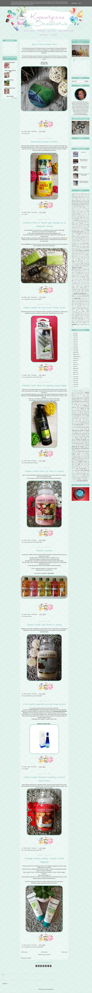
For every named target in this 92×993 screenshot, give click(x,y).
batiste (81, 275)
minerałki (80, 433)
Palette (84, 247)
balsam (78, 408)
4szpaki (79, 193)
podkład (73, 454)
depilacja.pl (78, 284)
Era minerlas (77, 215)
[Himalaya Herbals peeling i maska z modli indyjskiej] (45, 941)
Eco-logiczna (74, 214)
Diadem (81, 211)
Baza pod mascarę (85, 390)
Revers (88, 251)
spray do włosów (86, 459)
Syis (76, 259)
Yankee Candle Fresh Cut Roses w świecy (44, 471)
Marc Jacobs (74, 239)
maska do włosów (84, 430)
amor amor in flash (85, 270)
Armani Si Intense (85, 197)
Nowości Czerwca (44, 550)
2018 (74, 349)
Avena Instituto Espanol (84, 199)
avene (86, 272)
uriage (78, 321)
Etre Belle (76, 217)
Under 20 (73, 264)
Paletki (73, 401)
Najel (78, 244)
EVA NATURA (83, 213)
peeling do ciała (78, 447)
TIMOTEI (87, 259)
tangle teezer (77, 318)
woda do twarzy (84, 467)
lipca (74, 362)
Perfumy (77, 401)
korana (76, 300)
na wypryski (79, 436)
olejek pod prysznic (79, 443)
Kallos (75, 230)
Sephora (87, 254)
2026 (74, 333)
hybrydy (73, 420)
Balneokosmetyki (78, 201)
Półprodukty (76, 402)
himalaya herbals (28, 947)
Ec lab (88, 213)
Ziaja (76, 269)
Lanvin (88, 234)
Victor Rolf (87, 264)
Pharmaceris (77, 249)
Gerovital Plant (86, 220)
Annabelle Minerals (76, 196)
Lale (85, 234)
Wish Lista (52, 31)
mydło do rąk (80, 434)
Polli (88, 249)
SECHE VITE (74, 253)
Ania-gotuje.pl (10, 96)
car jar (78, 413)
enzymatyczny (80, 418)
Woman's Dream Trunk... (10, 88)
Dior (84, 211)
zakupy (81, 473)
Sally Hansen (79, 253)
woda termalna (77, 470)
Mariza (81, 239)
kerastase (85, 298)
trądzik (82, 464)
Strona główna (44, 952)
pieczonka (84, 312)
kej (83, 298)
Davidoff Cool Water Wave (43, 723)
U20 (88, 263)
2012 (74, 384)
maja (74, 366)
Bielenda (26, 462)
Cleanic (76, 208)
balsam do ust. (75, 410)
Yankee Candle (39, 377)
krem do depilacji (77, 423)
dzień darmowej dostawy (84, 417)
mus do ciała (74, 434)
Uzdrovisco (77, 264)
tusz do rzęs (86, 464)
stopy (73, 461)
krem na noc (79, 426)
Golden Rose (83, 221)
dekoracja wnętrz (81, 414)
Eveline (81, 217)
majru (88, 304)
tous (75, 321)
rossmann (80, 317)
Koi (84, 230)
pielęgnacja (87, 451)
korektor (73, 421)
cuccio (81, 283)
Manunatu (87, 237)
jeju (81, 298)
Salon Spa (84, 253)
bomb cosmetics (75, 279)
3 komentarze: (34, 848)
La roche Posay (86, 233)
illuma (76, 420)
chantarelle (76, 282)
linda (88, 301)
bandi (79, 273)
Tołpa (82, 263)
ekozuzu (77, 287)
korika (79, 300)
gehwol (73, 292)
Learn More (74, 3)
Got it (80, 3)
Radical (81, 251)
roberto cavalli (75, 317)
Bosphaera (76, 206)
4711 (77, 193)
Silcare (76, 256)
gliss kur (87, 292)
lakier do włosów (75, 428)
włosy (78, 473)
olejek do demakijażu (82, 440)
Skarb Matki (84, 256)
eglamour (74, 287)
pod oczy (82, 452)
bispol (81, 277)
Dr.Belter (73, 213)
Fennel (88, 218)
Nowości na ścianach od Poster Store (84, 174)
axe (76, 273)
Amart (79, 194)
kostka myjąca (82, 421)
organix (77, 310)
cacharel (84, 279)
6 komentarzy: (34, 131)
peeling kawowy (86, 450)
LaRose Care (74, 234)
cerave (88, 280)
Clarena (73, 208)
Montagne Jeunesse (75, 243)
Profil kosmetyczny (66, 31)
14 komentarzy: (34, 614)
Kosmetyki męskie (80, 397)
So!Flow (88, 256)
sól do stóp (84, 462)
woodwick (84, 322)
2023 (74, 339)
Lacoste (78, 234)
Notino (73, 246)
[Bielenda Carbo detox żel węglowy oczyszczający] (45, 457)
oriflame (87, 310)
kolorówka (87, 420)
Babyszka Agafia (86, 200)
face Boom (87, 289)
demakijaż (87, 414)
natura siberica (86, 307)
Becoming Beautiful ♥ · (10, 62)
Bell (84, 203)
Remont (80, 402)
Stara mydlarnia (78, 257)
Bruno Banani (86, 206)
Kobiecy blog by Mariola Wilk (10, 71)
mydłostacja (78, 307)
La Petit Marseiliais (78, 233)
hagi (78, 295)
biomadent (87, 276)
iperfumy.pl (52, 245)
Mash (83, 239)
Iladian (79, 226)
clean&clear (84, 282)
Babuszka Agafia (75, 200)
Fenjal (85, 218)
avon (88, 272)
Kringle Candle (79, 232)
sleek (73, 318)
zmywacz (77, 474)
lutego (74, 372)
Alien (88, 193)
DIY (83, 210)
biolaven (73, 276)
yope (78, 324)
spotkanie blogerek (79, 460)
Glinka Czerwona (86, 394)
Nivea (88, 244)
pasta (77, 445)
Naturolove (85, 244)
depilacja (73, 415)
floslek (82, 290)
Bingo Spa (78, 204)
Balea (26, 214)
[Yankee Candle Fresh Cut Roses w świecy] (45, 536)
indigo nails (87, 296)
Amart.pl (82, 194)
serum (36, 299)
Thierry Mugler (79, 261)
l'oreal (73, 301)
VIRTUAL (81, 264)
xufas (88, 322)
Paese (80, 247)
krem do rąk (83, 423)
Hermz (73, 226)
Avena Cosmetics (75, 199)
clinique (87, 282)
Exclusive (87, 217)
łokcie (81, 474)
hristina (76, 296)
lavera (85, 301)
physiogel (80, 312)
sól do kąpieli (78, 463)
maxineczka (74, 305)
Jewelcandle (74, 228)
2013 (74, 382)
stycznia (75, 374)
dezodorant (77, 415)
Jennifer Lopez (75, 227)
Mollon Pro (79, 241)
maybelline (79, 305)
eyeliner (84, 418)
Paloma (87, 247)
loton (84, 302)
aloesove (80, 270)
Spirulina (73, 405)
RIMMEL (78, 251)
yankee (34, 377)
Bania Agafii (84, 201)
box (72, 413)
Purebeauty (86, 250)
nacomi (81, 307)
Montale (80, 243)
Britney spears (81, 206)
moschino (73, 307)
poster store (80, 314)
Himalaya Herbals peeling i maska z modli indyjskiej (44, 860)
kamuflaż (80, 420)
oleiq (79, 308)
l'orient (76, 301)
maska (78, 430)
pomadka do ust (80, 454)
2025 (74, 335)
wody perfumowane (75, 471)
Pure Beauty (79, 250)
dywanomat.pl (86, 286)
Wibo (87, 266)
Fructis (73, 220)
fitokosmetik (74, 290)
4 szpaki (73, 193)
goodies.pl (30, 377)
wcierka (87, 465)
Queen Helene (74, 251)
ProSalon (73, 250)
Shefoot (73, 256)
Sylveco (79, 259)
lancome (81, 301)
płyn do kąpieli (84, 457)
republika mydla (83, 315)
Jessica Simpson (86, 227)
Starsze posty (64, 952)
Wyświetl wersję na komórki (44, 954)
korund (76, 421)
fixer (87, 418)
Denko (87, 393)
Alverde (76, 194)
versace (87, 321)
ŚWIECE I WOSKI (29, 31)
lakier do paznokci (85, 427)
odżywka (81, 437)
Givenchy (73, 221)
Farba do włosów (78, 394)
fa (80, 289)
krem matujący (86, 424)
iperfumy (26, 299)
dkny (86, 284)
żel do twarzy (35, 462)
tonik (78, 464)
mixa (84, 305)
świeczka (73, 476)
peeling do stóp (79, 448)
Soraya (73, 257)
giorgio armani (78, 292)
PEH (79, 399)
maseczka (34, 947)
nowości (30, 616)
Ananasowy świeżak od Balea (44, 142)
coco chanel (74, 283)
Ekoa (86, 214)
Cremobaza (74, 210)
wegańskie (73, 467)
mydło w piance (86, 434)
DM (85, 210)
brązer (75, 413)
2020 (74, 345)
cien (79, 282)
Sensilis (84, 254)
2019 (74, 347)
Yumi (86, 268)
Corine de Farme (81, 208)
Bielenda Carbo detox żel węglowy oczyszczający (44, 385)
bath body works (75, 275)
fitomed (78, 290)
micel (76, 433)
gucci (75, 295)
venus (84, 321)
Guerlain (73, 224)
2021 (74, 343)
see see (84, 317)
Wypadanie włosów (76, 407)
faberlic (82, 289)
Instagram (41, 31)
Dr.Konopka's (78, 213)
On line (80, 246)
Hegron (76, 224)
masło (73, 431)
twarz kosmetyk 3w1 (76, 465)
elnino (88, 287)
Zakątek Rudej (10, 80)
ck (81, 282)
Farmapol (74, 218)
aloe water (87, 407)
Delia (88, 210)
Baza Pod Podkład (78, 390)
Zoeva (79, 269)
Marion (78, 239)
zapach (85, 473)
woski (88, 471)
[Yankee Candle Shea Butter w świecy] (45, 690)
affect (73, 270)
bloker (88, 411)
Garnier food (81, 220)
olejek (88, 439)
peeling (87, 445)
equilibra (75, 289)
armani (78, 272)
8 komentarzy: (34, 460)
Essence (80, 215)
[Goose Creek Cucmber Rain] (45, 127)
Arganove (80, 197)
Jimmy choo (78, 228)
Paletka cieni (86, 400)
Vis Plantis (81, 266)
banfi (81, 273)
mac (86, 304)
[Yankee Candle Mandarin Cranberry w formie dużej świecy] (45, 844)
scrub (79, 458)
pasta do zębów (81, 445)
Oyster (77, 247)
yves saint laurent (83, 324)
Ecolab (79, 214)
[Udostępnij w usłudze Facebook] (43, 131)
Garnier (76, 220)
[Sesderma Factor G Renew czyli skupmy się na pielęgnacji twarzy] (45, 293)
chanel (73, 282)
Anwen (81, 196)
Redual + (85, 251)
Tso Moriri (85, 263)
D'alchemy (78, 210)
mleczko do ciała (85, 433)
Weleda (84, 266)
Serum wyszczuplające (82, 404)
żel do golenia (77, 477)
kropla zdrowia (83, 300)
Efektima (82, 214)
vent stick (84, 465)
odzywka (76, 437)
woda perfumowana (81, 469)
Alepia (86, 193)
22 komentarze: (34, 212)
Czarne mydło (80, 392)
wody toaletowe (83, 471)
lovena (83, 304)
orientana (82, 310)
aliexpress (76, 270)
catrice (83, 280)
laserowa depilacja (83, 428)
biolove (83, 276)
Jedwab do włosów (80, 395)
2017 (74, 350)
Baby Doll (81, 200)
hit (88, 418)
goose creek (27, 133)
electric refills (74, 418)
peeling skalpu (81, 451)
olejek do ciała (75, 440)
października (76, 356)
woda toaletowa (85, 470)
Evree (84, 217)
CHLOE (77, 207)
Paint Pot (82, 399)
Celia (80, 207)
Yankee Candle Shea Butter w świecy (44, 625)
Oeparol (77, 246)
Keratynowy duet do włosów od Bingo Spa (84, 181)
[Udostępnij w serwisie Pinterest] (44, 131)
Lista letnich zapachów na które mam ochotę (44, 704)
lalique (78, 301)
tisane (80, 319)
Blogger (52, 989)
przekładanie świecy (79, 455)
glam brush (83, 292)
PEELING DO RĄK (75, 399)
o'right (73, 308)
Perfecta (73, 249)
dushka (81, 286)
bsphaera (80, 279)
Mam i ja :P (84, 152)
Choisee (83, 207)
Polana (86, 249)
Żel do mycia (78, 476)
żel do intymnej (84, 477)
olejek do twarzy (80, 442)
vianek (73, 322)
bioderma (87, 275)
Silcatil (80, 256)
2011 (74, 386)
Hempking (80, 224)
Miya (75, 241)
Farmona (78, 218)
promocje (73, 455)
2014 (74, 380)
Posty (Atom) (28, 958)
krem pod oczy (84, 426)
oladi (77, 308)
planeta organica (75, 314)
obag (75, 308)
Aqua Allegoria (75, 197)
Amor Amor (87, 194)
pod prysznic (86, 452)
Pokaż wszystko (14, 97)
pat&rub (77, 312)
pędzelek (85, 455)
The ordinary (86, 260)
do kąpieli (87, 415)
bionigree (73, 277)
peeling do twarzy (39, 947)
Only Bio (84, 246)
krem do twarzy (32, 299)
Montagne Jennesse (85, 241)
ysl (79, 324)
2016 (74, 376)
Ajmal (83, 193)
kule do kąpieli (78, 427)
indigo (83, 296)
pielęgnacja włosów (76, 452)
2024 (74, 337)
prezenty (87, 454)
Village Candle (75, 266)
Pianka (80, 401)
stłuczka (75, 461)
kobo (88, 298)
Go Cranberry (77, 221)
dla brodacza (82, 415)
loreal (73, 302)
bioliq (77, 276)
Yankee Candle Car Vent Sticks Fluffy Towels (44, 307)
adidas (88, 269)
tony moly (86, 319)
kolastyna (73, 300)
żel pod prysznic (82, 481)
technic (82, 318)
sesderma (40, 299)
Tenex (73, 260)
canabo (75, 280)
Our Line (74, 247)
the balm (86, 318)
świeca (84, 474)
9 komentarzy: (34, 375)
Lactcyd (82, 234)
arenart (75, 272)
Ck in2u (87, 207)
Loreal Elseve (80, 236)
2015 (74, 378)
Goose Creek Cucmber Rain (44, 44)
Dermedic (74, 211)
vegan (81, 465)
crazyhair (78, 283)
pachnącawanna (74, 311)
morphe (87, 305)
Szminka (77, 405)
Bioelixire (82, 204)
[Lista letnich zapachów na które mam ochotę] (45, 763)
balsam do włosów (82, 410)
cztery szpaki (85, 283)
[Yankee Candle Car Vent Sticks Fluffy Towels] (45, 371)
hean (80, 295)
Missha (78, 240)
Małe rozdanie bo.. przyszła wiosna (84, 160)
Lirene (77, 236)
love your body (78, 304)
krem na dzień (74, 426)
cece (85, 280)
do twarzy (74, 417)
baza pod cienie (83, 411)
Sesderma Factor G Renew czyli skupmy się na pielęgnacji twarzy (44, 224)
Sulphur (73, 259)
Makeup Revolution (81, 237)
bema (84, 275)
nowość (87, 436)
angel (73, 272)
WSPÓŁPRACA (44, 35)
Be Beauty (81, 203)
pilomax (87, 312)
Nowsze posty (24, 952)
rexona (88, 315)
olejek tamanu (86, 443)
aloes (73, 408)
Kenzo (82, 230)
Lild (84, 397)
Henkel (84, 224)
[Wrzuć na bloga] (40, 131)
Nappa (81, 244)
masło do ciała (78, 431)
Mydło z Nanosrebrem (84, 398)
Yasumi (83, 268)
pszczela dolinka (86, 314)
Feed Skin (82, 218)
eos (72, 289)
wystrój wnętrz (74, 473)
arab (75, 408)
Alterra (73, 194)
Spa (88, 404)
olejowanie (74, 445)
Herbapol (87, 224)
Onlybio (87, 246)
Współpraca (86, 406)
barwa (88, 273)
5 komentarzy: (34, 693)
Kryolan (85, 231)
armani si (83, 272)
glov (72, 293)
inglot (73, 298)
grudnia (74, 352)
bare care (85, 273)
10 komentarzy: (34, 297)
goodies (26, 377)
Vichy (84, 264)
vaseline (81, 321)
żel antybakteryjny (84, 476)
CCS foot (74, 207)
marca (74, 370)
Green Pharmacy (79, 223)
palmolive (73, 312)
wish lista (78, 467)
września (75, 358)
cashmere (79, 280)
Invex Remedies (84, 226)
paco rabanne (82, 311)
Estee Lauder (87, 215)
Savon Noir (81, 254)
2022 (74, 341)
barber (78, 411)
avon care (73, 273)
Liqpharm (73, 236)
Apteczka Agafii (86, 196)
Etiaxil (73, 217)
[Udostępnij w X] (42, 131)
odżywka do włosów (81, 439)
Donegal (87, 211)
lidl (86, 301)
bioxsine (77, 277)
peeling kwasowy (75, 451)
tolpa (82, 319)
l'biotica (88, 300)
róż (77, 458)
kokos (84, 420)
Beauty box (74, 392)
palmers (87, 311)
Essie (83, 215)
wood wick (78, 322)
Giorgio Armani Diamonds (84, 167)
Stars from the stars (85, 257)
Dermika (77, 211)
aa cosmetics (84, 269)
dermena (82, 284)
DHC (81, 210)
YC (88, 266)
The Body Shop (79, 260)
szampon (80, 461)
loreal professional (79, 302)
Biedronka (87, 203)
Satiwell (77, 254)
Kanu (79, 230)
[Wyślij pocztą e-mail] (39, 131)
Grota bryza (86, 223)
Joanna (82, 228)
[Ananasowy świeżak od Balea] (45, 208)
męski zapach (74, 436)
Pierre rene (83, 249)
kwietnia (75, 368)
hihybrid (83, 295)
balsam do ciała (84, 408)
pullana (73, 315)
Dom (73, 394)
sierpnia (75, 360)
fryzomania (87, 290)
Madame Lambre (86, 236)
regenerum (77, 315)
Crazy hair (87, 208)
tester (76, 464)
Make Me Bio (74, 237)
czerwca (75, 364)
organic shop (83, 308)
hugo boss (80, 296)
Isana (88, 226)
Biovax (86, 204)
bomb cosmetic (86, 277)
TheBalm (74, 261)
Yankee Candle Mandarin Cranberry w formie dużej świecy (44, 779)
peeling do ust (79, 450)
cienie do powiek (83, 413)
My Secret (84, 243)
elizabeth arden (83, 287)
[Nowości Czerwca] (45, 610)
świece (87, 474)
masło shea (84, 431)
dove (77, 286)
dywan (78, 417)
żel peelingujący (84, 479)
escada (78, 289)
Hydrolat (73, 395)
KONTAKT (54, 35)
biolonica (79, 276)
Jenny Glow (80, 227)
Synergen (83, 259)
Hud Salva (76, 226)
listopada (75, 354)
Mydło (78, 398)
